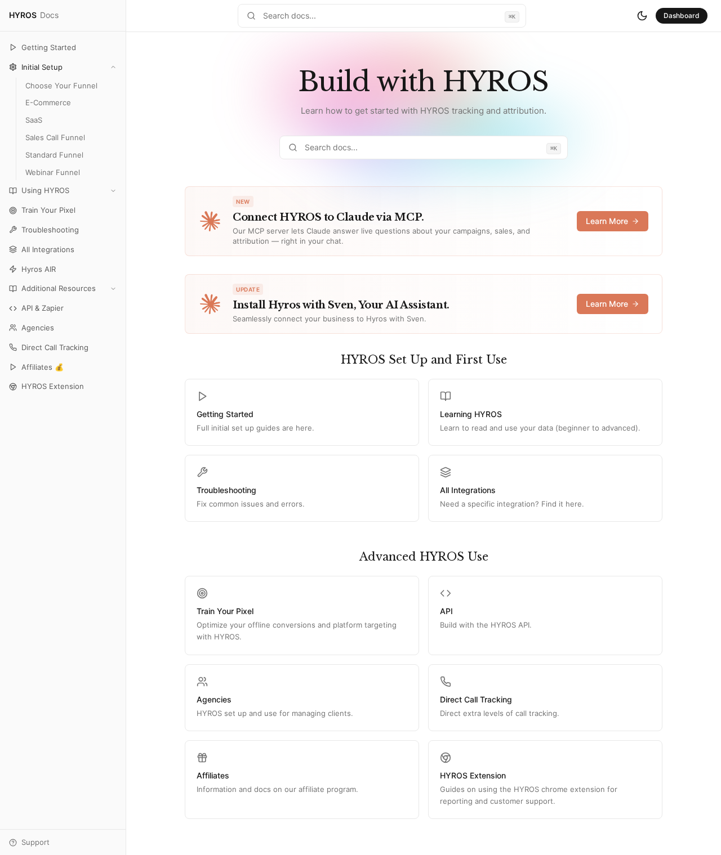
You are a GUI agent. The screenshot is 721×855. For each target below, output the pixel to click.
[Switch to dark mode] (642, 16)
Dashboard (682, 15)
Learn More (607, 221)
